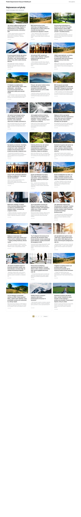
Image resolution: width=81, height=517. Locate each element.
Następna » (46, 316)
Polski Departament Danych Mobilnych (18, 2)
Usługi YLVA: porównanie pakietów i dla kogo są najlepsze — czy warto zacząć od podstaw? (17, 176)
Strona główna (72, 1)
